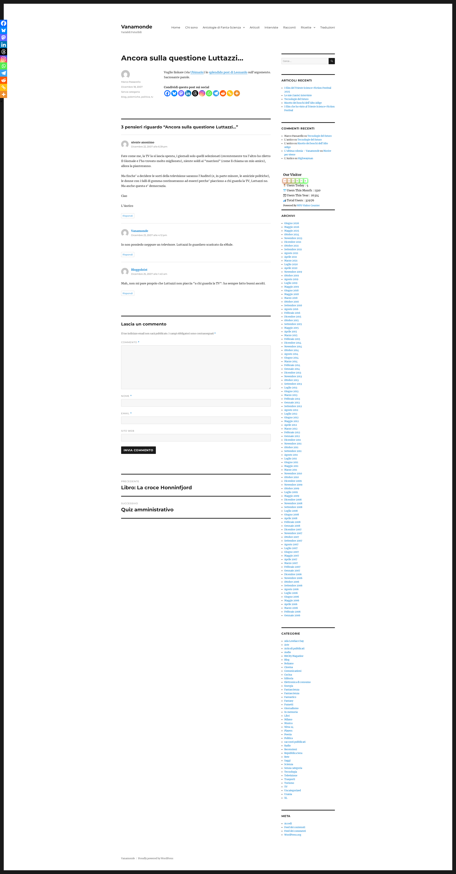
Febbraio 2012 (292, 432)
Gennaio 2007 (292, 570)
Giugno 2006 (291, 596)
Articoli (255, 27)
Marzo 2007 (291, 563)
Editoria (288, 678)
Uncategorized (292, 790)
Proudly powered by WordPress (155, 858)
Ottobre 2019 (291, 275)
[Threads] (195, 93)
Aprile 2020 (290, 268)
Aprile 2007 (290, 559)
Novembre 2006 (293, 578)
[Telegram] (216, 93)
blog (123, 96)
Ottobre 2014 (291, 350)
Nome (126, 396)
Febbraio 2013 (292, 398)
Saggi (287, 760)
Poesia (288, 734)
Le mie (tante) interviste (298, 95)
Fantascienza (291, 689)
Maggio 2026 (291, 227)
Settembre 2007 (293, 540)
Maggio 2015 (291, 327)
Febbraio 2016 (292, 312)
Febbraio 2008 (292, 522)
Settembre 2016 (293, 305)
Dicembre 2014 (292, 342)
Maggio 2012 (291, 421)
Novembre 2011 (293, 443)
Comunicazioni (292, 670)
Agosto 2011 (291, 454)
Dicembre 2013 (292, 372)
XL (285, 797)
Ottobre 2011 (291, 447)
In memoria (291, 712)
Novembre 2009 (293, 484)
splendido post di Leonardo (228, 72)
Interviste (271, 27)
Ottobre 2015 (291, 320)
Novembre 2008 (293, 503)
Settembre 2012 (293, 406)
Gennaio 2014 (292, 368)
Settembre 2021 (293, 249)
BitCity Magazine (293, 656)
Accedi (288, 823)
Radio (287, 745)
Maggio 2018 (291, 294)
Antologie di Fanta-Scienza (222, 27)
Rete (286, 756)
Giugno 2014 (291, 357)
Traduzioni (327, 27)
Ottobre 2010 (291, 477)
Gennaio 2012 (292, 436)
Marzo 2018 (290, 298)
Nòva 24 (288, 727)
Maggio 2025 (291, 230)
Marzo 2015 (290, 335)
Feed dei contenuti (294, 827)
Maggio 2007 (291, 555)
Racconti (289, 27)
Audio (287, 652)
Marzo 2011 (290, 469)
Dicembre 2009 (293, 481)
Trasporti (289, 779)
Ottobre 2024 (291, 234)
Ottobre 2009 (291, 488)
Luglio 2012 (290, 413)
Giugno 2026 (291, 223)
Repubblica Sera (293, 753)
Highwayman (305, 158)
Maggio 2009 (291, 495)
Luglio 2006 (291, 593)
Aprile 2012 (290, 425)
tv (152, 96)
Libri (287, 715)
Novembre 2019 (293, 271)
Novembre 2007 (293, 533)
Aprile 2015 (290, 331)
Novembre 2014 (293, 346)
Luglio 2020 (291, 264)
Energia (288, 685)
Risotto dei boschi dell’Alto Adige (303, 102)
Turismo (289, 783)
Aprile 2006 (290, 604)
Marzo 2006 (291, 608)
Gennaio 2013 (292, 402)
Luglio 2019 (290, 283)
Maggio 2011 (291, 466)
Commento (130, 342)
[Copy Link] (230, 93)
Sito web (127, 430)
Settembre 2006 (293, 585)
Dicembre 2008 (293, 499)
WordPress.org (292, 834)
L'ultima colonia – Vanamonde (302, 150)
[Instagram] (202, 93)
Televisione (290, 775)
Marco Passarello (131, 81)
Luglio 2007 (291, 548)
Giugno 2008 (291, 514)
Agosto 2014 (291, 354)
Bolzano (289, 663)
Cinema (288, 667)
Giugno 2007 (291, 551)
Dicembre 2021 (292, 241)
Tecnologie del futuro (296, 99)
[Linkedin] (188, 93)
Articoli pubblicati (294, 648)
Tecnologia (290, 771)
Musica (288, 723)
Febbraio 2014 (292, 365)
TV (285, 786)
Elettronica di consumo (297, 682)
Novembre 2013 (293, 376)
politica (145, 96)
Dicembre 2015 (292, 316)
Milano (288, 719)
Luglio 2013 (290, 387)
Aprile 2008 (290, 518)
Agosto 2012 (291, 410)
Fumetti (288, 704)
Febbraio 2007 (292, 566)
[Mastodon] (181, 93)
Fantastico (290, 697)
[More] (237, 93)
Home (175, 27)
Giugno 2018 (291, 290)
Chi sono (191, 27)
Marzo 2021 (290, 260)
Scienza (288, 764)
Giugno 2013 (291, 391)
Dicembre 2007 (293, 529)
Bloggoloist (139, 269)
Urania (288, 794)
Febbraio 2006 (292, 611)
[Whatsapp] (209, 93)
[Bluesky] (174, 93)
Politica (288, 738)
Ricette (306, 27)
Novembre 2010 (293, 473)
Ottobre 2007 (291, 537)
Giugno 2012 (291, 417)
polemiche (134, 96)
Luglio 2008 (291, 510)
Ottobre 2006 (291, 581)
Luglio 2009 (291, 492)
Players (288, 730)
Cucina (288, 674)
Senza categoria (130, 91)
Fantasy (288, 700)
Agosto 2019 (291, 279)
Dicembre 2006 (293, 574)
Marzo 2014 (290, 361)
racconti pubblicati (294, 741)
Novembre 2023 (293, 238)
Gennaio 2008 (292, 525)
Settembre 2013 (293, 383)
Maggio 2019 (291, 286)
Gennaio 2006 (292, 615)
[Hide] (1, 101)
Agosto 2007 (291, 544)
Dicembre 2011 (292, 439)
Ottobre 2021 (291, 245)
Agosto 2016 (291, 309)
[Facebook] (167, 93)
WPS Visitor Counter (308, 205)
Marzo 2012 (290, 428)
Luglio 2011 (290, 458)
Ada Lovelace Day (294, 641)
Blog (286, 659)
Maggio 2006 (291, 600)
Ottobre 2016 (291, 301)
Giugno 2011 (291, 462)
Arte (286, 644)
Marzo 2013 (290, 395)
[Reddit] (223, 93)
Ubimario (197, 72)
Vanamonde (136, 27)
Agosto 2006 (291, 589)
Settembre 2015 (293, 324)
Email (126, 413)
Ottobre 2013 (291, 380)
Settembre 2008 (293, 507)
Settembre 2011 (293, 451)
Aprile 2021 (290, 256)
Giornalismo (291, 708)
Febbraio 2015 (292, 339)
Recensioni (290, 749)
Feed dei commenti (295, 831)
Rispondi (128, 215)
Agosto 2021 (291, 253)
